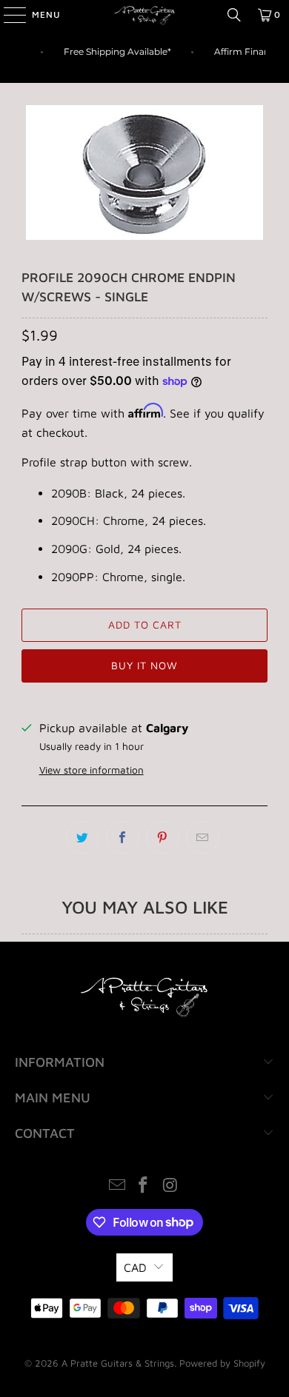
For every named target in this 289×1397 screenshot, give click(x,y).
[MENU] (7, 15)
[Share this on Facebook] (122, 837)
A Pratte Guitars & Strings (118, 1363)
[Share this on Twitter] (82, 837)
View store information (91, 770)
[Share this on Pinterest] (162, 837)
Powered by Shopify (222, 1363)
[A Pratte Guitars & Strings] (145, 15)
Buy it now (144, 665)
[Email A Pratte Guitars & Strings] (117, 1186)
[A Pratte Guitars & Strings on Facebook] (144, 1186)
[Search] (234, 15)
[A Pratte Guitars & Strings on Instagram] (170, 1186)
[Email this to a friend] (202, 837)
